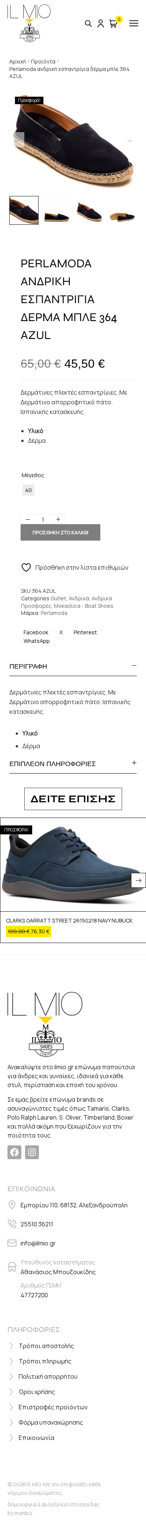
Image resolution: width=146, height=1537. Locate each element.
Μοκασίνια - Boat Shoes (83, 605)
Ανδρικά (79, 598)
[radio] (28, 490)
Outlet (58, 598)
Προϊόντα (43, 61)
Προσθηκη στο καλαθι (60, 532)
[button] (138, 880)
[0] (113, 23)
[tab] (73, 666)
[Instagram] (32, 1152)
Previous (16, 139)
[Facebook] (14, 1152)
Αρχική (17, 61)
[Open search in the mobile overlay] (88, 23)
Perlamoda (54, 612)
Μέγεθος (33, 475)
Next (129, 139)
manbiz (24, 1512)
